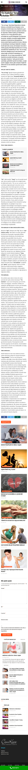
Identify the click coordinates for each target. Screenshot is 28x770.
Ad (2, 606)
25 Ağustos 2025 (6, 657)
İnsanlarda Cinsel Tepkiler (15, 714)
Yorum (3, 588)
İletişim (23, 765)
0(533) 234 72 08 (4, 754)
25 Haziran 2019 (12, 710)
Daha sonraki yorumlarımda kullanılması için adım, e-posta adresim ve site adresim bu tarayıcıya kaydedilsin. (13, 629)
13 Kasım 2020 (4, 573)
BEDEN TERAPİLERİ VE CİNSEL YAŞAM (11, 445)
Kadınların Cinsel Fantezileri (16, 725)
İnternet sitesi (4, 619)
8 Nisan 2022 (13, 167)
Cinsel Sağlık (6, 652)
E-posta (3, 613)
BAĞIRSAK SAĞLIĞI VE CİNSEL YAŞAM (12, 655)
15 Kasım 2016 (4, 18)
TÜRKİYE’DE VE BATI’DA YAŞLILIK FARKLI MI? (13, 520)
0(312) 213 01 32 (4, 752)
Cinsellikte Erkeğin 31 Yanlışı (16, 720)
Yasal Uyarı (17, 765)
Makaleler (6, 6)
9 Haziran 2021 (4, 547)
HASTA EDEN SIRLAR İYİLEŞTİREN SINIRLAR (13, 545)
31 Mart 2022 (13, 173)
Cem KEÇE (10, 765)
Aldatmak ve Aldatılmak (14, 708)
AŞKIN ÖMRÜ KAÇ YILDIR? (16, 158)
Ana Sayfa (3, 765)
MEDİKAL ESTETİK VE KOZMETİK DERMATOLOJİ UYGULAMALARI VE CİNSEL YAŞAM (16, 690)
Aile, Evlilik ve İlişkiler (13, 6)
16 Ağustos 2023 (13, 159)
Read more (6, 665)
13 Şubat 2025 (13, 155)
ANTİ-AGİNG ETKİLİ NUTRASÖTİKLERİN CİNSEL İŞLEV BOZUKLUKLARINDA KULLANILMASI (17, 683)
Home (2, 6)
